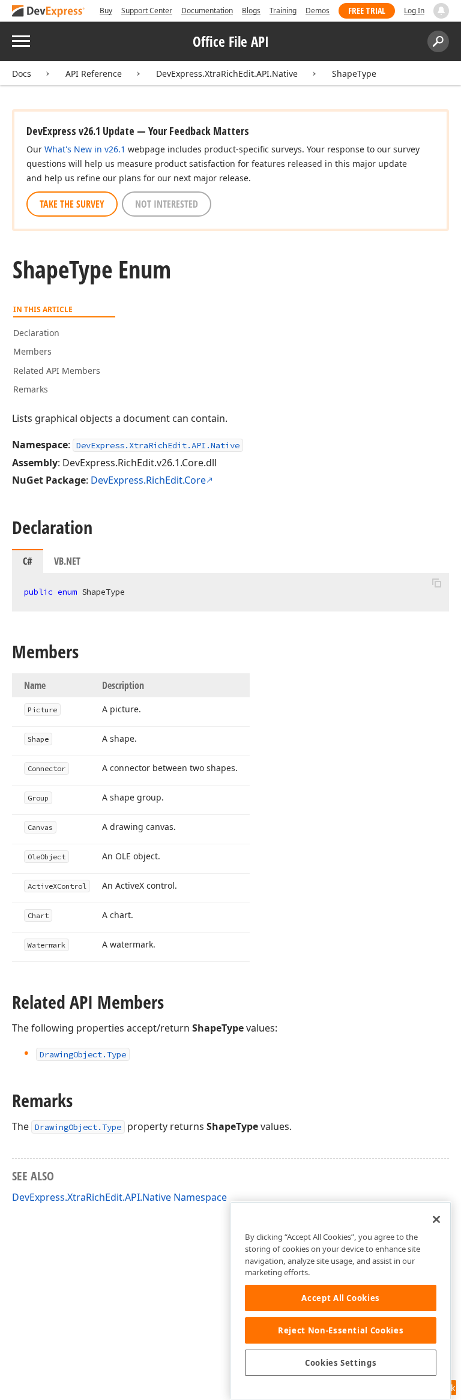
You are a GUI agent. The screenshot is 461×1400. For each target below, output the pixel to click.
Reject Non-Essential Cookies (340, 1330)
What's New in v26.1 (84, 149)
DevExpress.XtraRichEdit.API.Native (227, 73)
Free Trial (366, 10)
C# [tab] (27, 561)
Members (32, 351)
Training (283, 10)
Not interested (166, 204)
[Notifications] (441, 11)
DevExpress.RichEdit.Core (148, 480)
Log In (414, 10)
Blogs (251, 10)
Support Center (146, 10)
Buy (106, 10)
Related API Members (56, 370)
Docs (21, 73)
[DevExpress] (48, 11)
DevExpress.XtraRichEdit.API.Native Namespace (119, 1197)
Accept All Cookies (340, 1298)
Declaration (36, 332)
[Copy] (436, 583)
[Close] (436, 1219)
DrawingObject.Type (78, 1127)
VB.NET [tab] (67, 561)
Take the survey (72, 204)
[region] (340, 1300)
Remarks (30, 389)
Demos (318, 10)
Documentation (207, 10)
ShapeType (354, 73)
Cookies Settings (341, 1362)
